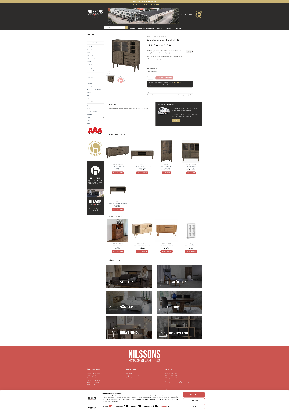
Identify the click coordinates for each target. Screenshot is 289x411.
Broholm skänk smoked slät (117, 166)
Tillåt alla (194, 394)
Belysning (89, 46)
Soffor (88, 96)
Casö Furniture (117, 168)
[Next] (142, 55)
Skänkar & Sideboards (93, 102)
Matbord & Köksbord (92, 74)
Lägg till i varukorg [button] (118, 172)
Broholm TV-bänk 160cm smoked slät (142, 166)
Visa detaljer (163, 406)
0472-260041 (177, 83)
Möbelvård (89, 83)
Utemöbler (90, 117)
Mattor (88, 80)
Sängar (88, 108)
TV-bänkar (89, 114)
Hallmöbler (90, 65)
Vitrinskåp (89, 120)
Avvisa (194, 406)
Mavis (191, 247)
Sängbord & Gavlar (92, 111)
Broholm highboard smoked (191, 166)
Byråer (88, 52)
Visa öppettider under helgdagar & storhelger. (177, 382)
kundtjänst (174, 85)
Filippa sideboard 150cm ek (166, 245)
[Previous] (109, 55)
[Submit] (126, 27)
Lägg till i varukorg (164, 78)
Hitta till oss (129, 382)
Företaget (168, 28)
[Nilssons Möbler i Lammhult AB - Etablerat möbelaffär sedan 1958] (95, 14)
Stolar (88, 105)
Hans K (142, 247)
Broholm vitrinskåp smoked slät (166, 166)
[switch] (126, 406)
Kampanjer (141, 28)
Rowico (166, 247)
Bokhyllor (89, 49)
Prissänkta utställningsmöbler (95, 89)
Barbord (89, 40)
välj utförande (152, 68)
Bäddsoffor (90, 55)
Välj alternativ (166, 172)
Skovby (118, 247)
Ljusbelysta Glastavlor (93, 71)
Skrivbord (89, 99)
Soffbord (89, 92)
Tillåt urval (194, 400)
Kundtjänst (178, 28)
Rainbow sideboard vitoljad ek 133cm (142, 245)
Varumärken (150, 28)
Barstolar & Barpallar (92, 43)
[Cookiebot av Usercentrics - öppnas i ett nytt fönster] (92, 408)
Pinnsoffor (89, 86)
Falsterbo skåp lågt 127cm (191, 245)
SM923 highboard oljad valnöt (118, 245)
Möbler (132, 28)
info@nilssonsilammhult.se (133, 376)
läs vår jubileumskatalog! (148, 1)
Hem (148, 36)
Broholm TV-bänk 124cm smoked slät (118, 203)
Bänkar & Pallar (91, 58)
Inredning (89, 68)
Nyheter (159, 28)
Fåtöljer (89, 61)
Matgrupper (90, 77)
